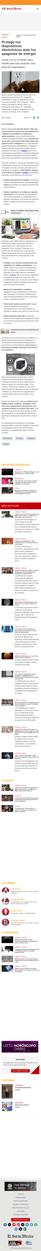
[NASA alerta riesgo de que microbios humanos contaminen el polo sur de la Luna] (7, 940)
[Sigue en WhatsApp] (34, 117)
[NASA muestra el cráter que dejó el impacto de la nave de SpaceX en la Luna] (7, 959)
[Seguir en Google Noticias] (37, 117)
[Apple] (20, 1229)
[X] (9, 1224)
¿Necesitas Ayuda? (20, 1220)
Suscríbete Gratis (20, 1071)
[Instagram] (18, 1224)
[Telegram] (27, 1224)
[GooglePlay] (24, 1229)
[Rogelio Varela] (6, 912)
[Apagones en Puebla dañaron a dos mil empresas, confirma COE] (7, 472)
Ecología (19, 438)
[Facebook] (5, 1224)
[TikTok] (22, 1224)
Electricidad (7, 438)
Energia (6, 444)
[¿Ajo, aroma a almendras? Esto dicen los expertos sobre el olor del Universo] (7, 763)
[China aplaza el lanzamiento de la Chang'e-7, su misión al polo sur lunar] (7, 611)
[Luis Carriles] (6, 891)
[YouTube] (14, 1224)
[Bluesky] (31, 1224)
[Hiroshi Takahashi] (6, 901)
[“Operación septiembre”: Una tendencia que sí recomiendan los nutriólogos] (7, 551)
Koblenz (24, 151)
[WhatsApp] (35, 1224)
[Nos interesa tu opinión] (20, 1186)
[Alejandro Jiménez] (6, 922)
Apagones (31, 438)
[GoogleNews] (16, 1229)
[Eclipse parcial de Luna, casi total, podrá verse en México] (7, 660)
